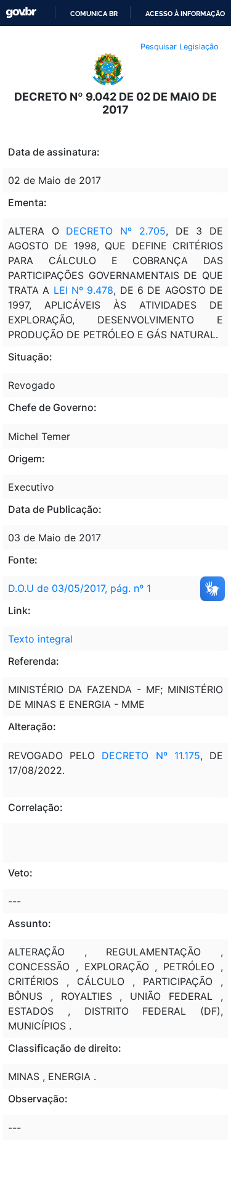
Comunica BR (94, 13)
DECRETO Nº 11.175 (151, 755)
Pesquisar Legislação (179, 46)
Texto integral (40, 639)
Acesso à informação (185, 13)
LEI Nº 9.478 (84, 290)
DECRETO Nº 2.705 (115, 231)
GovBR (21, 13)
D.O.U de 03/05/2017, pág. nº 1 (79, 588)
